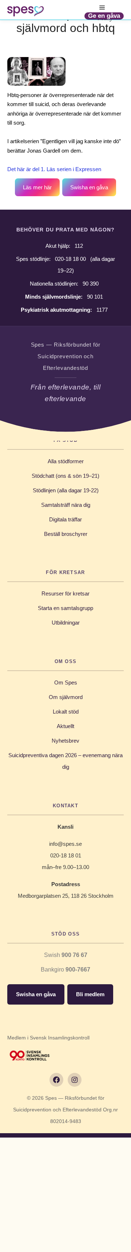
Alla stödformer (66, 461)
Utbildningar (66, 622)
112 (79, 246)
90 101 (95, 297)
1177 (102, 310)
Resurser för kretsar (65, 593)
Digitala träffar (65, 519)
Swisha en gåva (89, 187)
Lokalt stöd (66, 711)
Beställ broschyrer (65, 534)
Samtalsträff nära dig (65, 505)
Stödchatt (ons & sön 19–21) (65, 476)
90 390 (91, 283)
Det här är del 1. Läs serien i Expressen (54, 169)
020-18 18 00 (70, 259)
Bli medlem (90, 994)
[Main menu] (102, 7)
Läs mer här (37, 187)
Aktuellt (65, 726)
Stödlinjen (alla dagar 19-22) (66, 490)
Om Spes (65, 682)
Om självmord (66, 697)
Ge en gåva (104, 15)
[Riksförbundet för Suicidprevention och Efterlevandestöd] (25, 11)
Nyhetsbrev (65, 741)
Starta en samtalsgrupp (65, 608)
